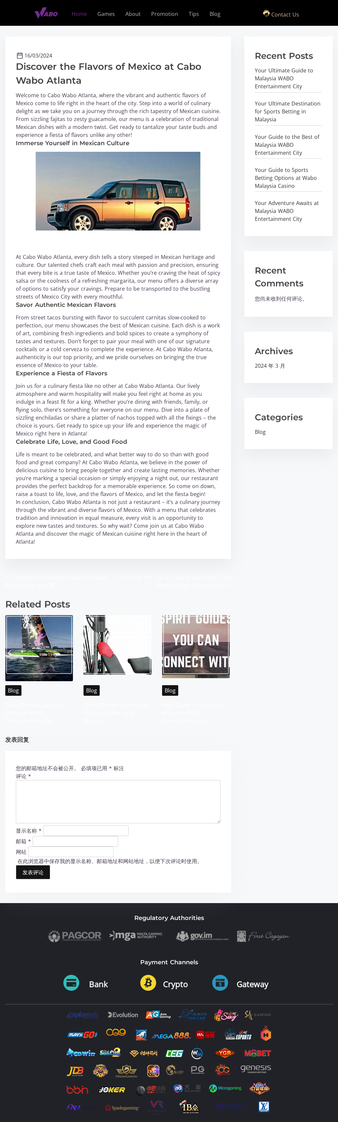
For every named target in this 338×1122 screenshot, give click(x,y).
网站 (21, 851)
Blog (13, 690)
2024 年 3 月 (270, 365)
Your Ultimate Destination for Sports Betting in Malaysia (116, 713)
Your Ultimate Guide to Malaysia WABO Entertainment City (34, 713)
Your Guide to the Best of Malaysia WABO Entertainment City (194, 713)
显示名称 (29, 830)
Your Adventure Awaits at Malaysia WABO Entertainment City (287, 211)
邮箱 (23, 841)
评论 (23, 776)
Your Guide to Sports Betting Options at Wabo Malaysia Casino (286, 177)
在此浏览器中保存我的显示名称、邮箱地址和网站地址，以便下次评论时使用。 (109, 861)
